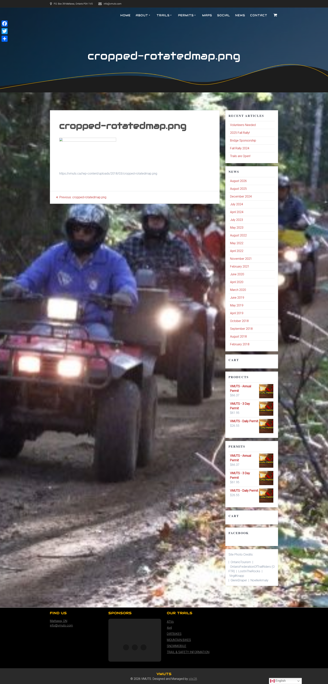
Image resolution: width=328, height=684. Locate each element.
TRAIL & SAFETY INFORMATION (188, 652)
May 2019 (236, 305)
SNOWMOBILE (176, 646)
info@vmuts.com (61, 625)
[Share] (4, 39)
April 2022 (236, 251)
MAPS (207, 15)
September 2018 (241, 329)
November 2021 (241, 259)
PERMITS (186, 15)
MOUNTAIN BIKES (179, 640)
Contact (258, 15)
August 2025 (238, 188)
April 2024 (236, 212)
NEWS (240, 15)
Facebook (239, 533)
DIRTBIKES (174, 634)
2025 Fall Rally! (240, 133)
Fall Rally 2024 (239, 148)
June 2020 (237, 274)
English (280, 680)
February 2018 (239, 344)
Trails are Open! (240, 156)
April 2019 (236, 313)
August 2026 (238, 181)
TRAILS (163, 15)
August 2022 (238, 235)
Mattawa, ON (58, 621)
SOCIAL (223, 15)
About (142, 15)
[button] (126, 647)
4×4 (169, 628)
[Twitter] (4, 31)
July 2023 (236, 220)
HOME (125, 15)
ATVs (170, 621)
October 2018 (239, 321)
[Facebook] (4, 23)
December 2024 (241, 196)
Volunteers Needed (243, 125)
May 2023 (236, 227)
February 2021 (239, 266)
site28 (193, 679)
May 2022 (236, 243)
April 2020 (236, 282)
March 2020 (238, 290)
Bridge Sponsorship (243, 140)
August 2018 (238, 336)
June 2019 (237, 297)
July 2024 (236, 204)
